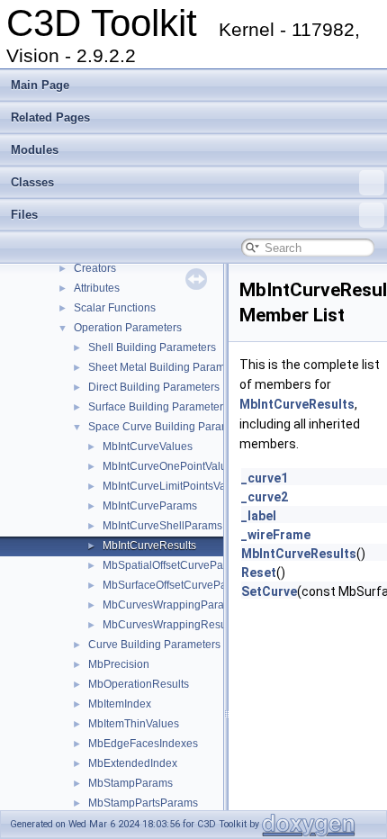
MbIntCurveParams (150, 506)
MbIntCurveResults (149, 545)
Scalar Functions (115, 308)
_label (258, 516)
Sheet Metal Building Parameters (168, 367)
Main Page (40, 85)
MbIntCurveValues (148, 446)
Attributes (97, 288)
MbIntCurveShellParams (162, 525)
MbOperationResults (138, 684)
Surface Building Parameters (158, 407)
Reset (258, 572)
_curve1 (264, 478)
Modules (34, 150)
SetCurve (269, 591)
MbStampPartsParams (143, 803)
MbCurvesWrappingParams (170, 605)
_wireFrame (275, 535)
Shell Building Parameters (152, 347)
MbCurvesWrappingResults (170, 624)
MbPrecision (118, 664)
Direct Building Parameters (154, 387)
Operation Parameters (128, 327)
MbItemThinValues (133, 723)
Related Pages (50, 117)
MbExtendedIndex (132, 763)
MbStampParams (130, 783)
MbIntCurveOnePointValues (170, 466)
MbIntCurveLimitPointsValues (175, 486)
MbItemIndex (119, 704)
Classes (32, 182)
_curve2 (264, 497)
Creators (95, 268)
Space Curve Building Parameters (171, 426)
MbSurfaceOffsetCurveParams (177, 585)
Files (24, 214)
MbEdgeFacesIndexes (143, 743)
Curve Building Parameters (154, 644)
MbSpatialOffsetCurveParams (175, 565)
